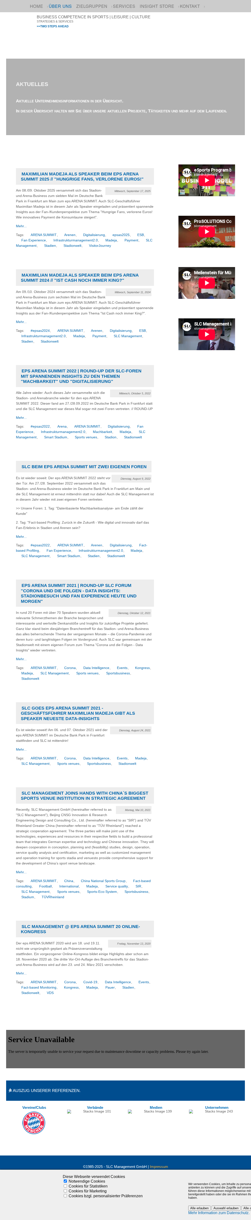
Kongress (142, 668)
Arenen (69, 235)
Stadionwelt (72, 246)
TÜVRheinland (53, 897)
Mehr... (21, 226)
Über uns (60, 6)
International (69, 886)
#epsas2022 (40, 426)
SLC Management (128, 336)
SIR (138, 886)
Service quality (116, 886)
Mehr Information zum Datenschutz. (219, 1213)
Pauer (110, 987)
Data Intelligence (96, 668)
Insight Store (157, 6)
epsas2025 (121, 235)
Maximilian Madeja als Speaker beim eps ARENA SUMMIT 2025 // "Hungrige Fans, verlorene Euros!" (82, 177)
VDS (50, 993)
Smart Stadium (55, 437)
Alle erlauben (199, 1208)
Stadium (27, 897)
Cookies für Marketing (88, 1191)
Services (124, 6)
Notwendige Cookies (87, 1181)
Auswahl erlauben (225, 1208)
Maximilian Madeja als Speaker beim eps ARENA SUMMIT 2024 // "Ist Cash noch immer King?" (79, 278)
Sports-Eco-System (102, 892)
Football (45, 886)
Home (36, 6)
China (68, 881)
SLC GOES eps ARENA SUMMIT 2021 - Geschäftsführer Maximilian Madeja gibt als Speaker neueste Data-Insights (78, 713)
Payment (131, 240)
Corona (70, 668)
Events (122, 668)
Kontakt (190, 6)
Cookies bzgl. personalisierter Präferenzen (106, 1196)
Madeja (111, 240)
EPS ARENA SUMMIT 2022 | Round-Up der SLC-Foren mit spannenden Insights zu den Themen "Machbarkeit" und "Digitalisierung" (81, 376)
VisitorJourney (100, 246)
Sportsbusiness (118, 673)
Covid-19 (90, 982)
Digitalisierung (94, 235)
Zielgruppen (91, 6)
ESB (140, 235)
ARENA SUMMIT (44, 235)
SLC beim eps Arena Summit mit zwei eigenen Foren (84, 466)
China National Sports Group (103, 881)
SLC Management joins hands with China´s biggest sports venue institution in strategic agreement (84, 796)
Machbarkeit (102, 432)
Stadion (110, 437)
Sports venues (86, 437)
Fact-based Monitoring (38, 987)
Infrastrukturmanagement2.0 (75, 240)
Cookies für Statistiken (88, 1186)
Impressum (159, 1167)
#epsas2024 (40, 331)
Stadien (50, 246)
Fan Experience (33, 240)
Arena (62, 426)
